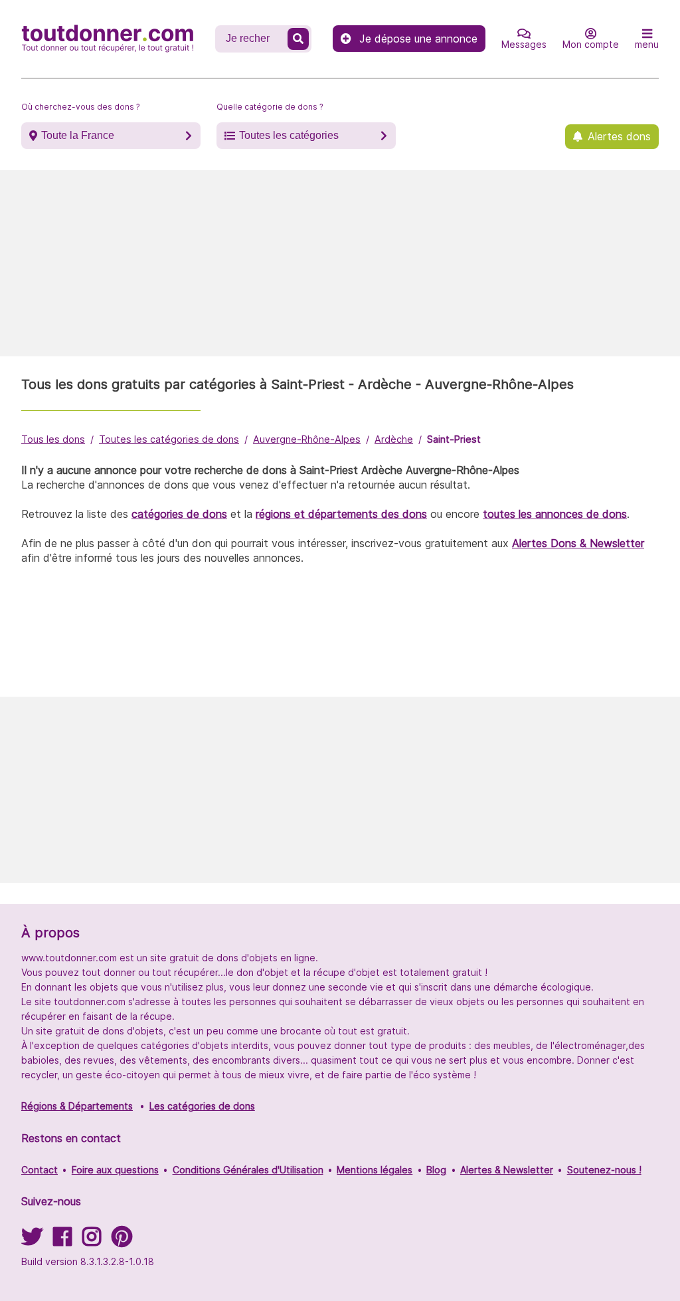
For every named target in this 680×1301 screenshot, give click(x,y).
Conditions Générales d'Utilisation (248, 1169)
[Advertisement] (340, 263)
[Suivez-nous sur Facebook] (62, 1240)
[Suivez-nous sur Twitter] (31, 1240)
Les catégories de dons (202, 1106)
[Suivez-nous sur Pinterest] (122, 1240)
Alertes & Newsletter (506, 1169)
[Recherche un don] (298, 39)
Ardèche (394, 439)
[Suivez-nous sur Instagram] (91, 1240)
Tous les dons (53, 439)
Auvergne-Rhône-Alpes (307, 439)
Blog (436, 1169)
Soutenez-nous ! (604, 1169)
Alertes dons (619, 136)
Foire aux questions (115, 1169)
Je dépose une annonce (418, 38)
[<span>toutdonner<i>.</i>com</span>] (107, 38)
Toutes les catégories (289, 135)
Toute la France (77, 135)
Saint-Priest (454, 439)
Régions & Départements (77, 1106)
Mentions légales (374, 1169)
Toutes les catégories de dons (169, 439)
